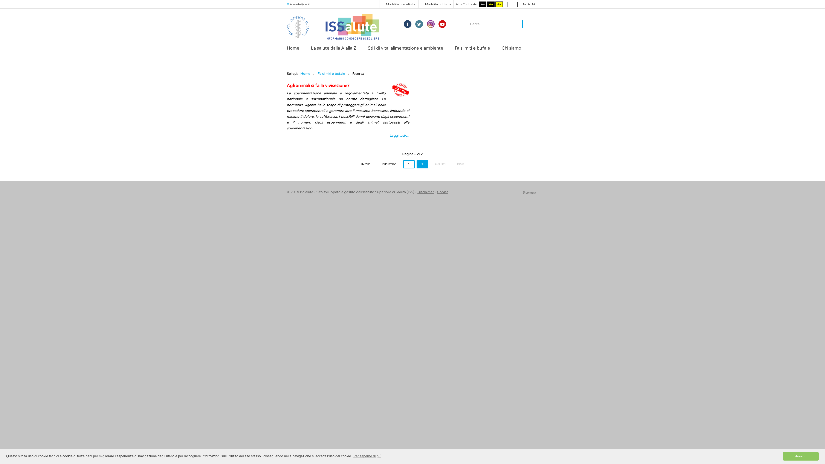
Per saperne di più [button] (367, 456)
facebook (407, 24)
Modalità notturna (437, 4)
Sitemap (529, 192)
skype (442, 24)
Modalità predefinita (400, 4)
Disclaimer (425, 192)
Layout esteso (515, 4)
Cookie (442, 192)
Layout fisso (509, 4)
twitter (419, 24)
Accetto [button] (801, 456)
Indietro (389, 164)
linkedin (430, 24)
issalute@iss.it (300, 4)
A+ (533, 4)
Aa (483, 4)
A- (524, 4)
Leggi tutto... (399, 135)
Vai (516, 24)
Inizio (365, 164)
